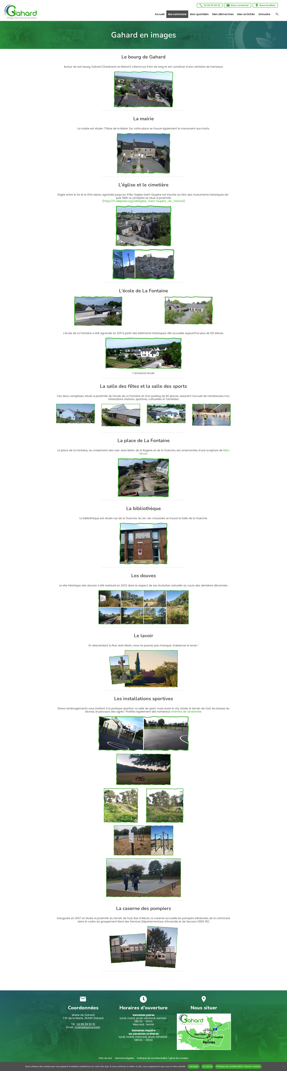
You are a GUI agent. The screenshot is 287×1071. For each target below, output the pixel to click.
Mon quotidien (199, 14)
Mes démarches (223, 14)
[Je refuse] (283, 1066)
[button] (277, 14)
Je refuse (207, 1066)
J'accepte (193, 1066)
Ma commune (177, 14)
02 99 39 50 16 (209, 5)
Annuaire (264, 14)
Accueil (160, 14)
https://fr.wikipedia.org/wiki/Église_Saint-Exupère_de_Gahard (144, 201)
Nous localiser (265, 5)
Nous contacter (237, 5)
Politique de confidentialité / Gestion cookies (238, 1066)
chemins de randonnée (186, 711)
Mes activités (246, 14)
